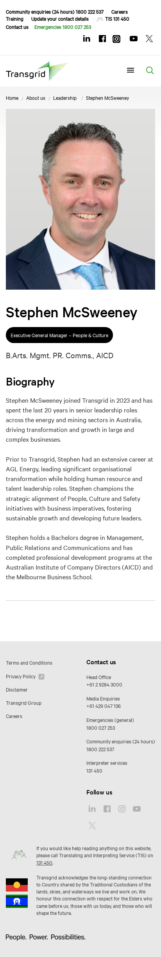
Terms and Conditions (29, 662)
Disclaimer (17, 689)
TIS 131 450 (117, 18)
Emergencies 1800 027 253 (62, 26)
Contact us (17, 26)
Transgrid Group (23, 702)
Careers (119, 11)
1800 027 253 (100, 727)
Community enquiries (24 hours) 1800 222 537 (55, 11)
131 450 (94, 770)
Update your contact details (60, 18)
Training (14, 18)
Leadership (65, 97)
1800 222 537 (100, 748)
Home (12, 97)
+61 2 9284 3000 (104, 684)
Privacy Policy (21, 675)
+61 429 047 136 (103, 705)
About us (35, 97)
